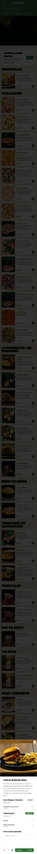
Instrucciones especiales (12, 831)
